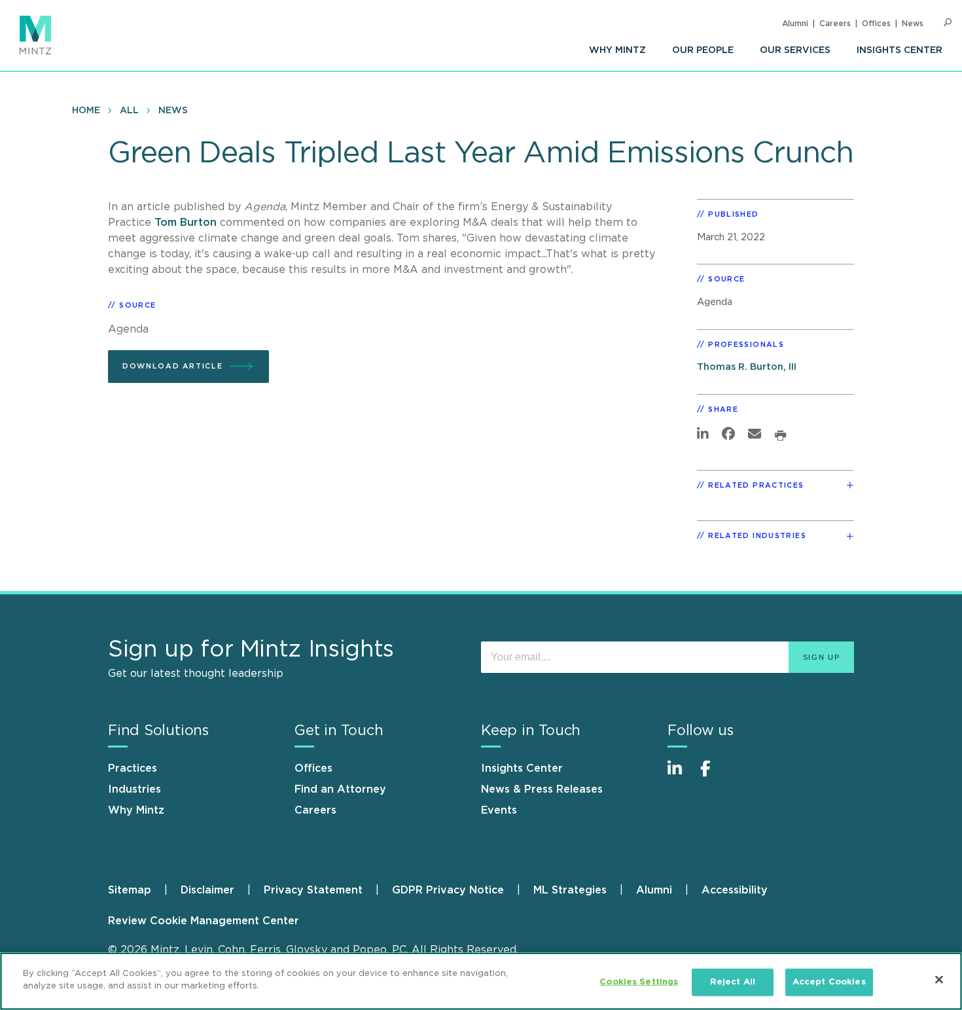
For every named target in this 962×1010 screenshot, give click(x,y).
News (912, 23)
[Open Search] (947, 22)
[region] (481, 981)
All (129, 110)
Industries (134, 789)
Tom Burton (185, 222)
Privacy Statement (313, 890)
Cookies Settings (638, 982)
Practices (132, 768)
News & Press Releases (542, 789)
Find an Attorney (340, 789)
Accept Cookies (829, 982)
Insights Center (899, 50)
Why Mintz (617, 50)
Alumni (795, 23)
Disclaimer (207, 890)
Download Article (172, 366)
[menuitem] (617, 50)
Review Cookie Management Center (203, 921)
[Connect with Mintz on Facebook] (713, 775)
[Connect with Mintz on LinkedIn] (681, 775)
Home (86, 110)
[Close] (939, 979)
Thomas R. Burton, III (746, 367)
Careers (835, 23)
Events (499, 810)
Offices (876, 23)
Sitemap (129, 890)
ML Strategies (570, 890)
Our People (703, 50)
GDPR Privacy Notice (448, 890)
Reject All (732, 982)
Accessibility (735, 890)
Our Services (795, 50)
